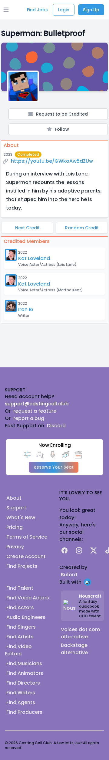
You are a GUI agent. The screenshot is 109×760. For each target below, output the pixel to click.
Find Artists (20, 636)
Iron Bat (27, 309)
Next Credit (27, 228)
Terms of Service (26, 536)
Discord (56, 425)
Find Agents (20, 702)
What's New (20, 517)
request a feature (34, 411)
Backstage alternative (74, 649)
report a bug (28, 418)
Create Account (26, 556)
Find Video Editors (18, 650)
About (13, 498)
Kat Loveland (34, 258)
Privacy (15, 546)
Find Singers (21, 626)
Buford (69, 574)
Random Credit (82, 228)
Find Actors (20, 607)
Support (16, 507)
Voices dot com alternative (80, 633)
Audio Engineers (25, 617)
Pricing (14, 527)
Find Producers (24, 712)
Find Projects (22, 566)
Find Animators (24, 673)
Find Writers (20, 692)
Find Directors (23, 682)
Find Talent (19, 588)
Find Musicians (24, 663)
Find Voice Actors (27, 597)
